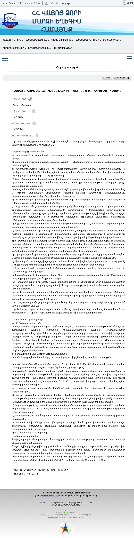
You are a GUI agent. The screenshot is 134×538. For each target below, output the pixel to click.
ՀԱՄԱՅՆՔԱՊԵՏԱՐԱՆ (36, 40)
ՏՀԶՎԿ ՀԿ (70, 512)
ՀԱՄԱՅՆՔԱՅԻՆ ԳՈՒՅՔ (87, 40)
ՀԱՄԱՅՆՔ (8, 40)
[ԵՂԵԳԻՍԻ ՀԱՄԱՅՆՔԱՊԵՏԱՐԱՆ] (10, 29)
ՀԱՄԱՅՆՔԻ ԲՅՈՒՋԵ (61, 40)
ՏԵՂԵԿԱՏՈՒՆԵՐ (111, 40)
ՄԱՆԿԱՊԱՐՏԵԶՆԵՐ (62, 48)
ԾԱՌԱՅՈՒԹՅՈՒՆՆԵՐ (13, 48)
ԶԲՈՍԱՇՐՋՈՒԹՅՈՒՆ (38, 48)
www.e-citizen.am (50, 495)
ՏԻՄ (19, 40)
